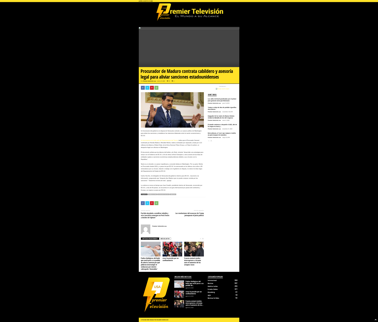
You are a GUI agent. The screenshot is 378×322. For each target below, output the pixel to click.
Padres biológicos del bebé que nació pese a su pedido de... (194, 283)
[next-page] (203, 239)
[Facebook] (143, 88)
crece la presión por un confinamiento (171, 259)
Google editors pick (163, 194)
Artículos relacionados (150, 239)
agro (209, 295)
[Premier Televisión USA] (189, 12)
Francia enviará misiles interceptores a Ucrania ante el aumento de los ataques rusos (192, 261)
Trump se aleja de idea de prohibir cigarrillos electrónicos (222, 108)
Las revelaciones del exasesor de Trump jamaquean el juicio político (189, 214)
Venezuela (173, 194)
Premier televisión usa (149, 81)
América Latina (152, 194)
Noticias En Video (213, 298)
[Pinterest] (152, 88)
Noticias (210, 283)
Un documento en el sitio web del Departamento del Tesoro (159, 140)
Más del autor (165, 239)
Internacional (212, 280)
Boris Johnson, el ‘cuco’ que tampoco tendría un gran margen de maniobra (222, 134)
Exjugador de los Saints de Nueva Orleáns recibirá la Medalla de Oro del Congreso (221, 117)
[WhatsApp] (156, 88)
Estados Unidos (213, 289)
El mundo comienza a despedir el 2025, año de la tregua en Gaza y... (222, 125)
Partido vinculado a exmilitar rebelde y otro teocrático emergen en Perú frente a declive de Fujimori (155, 215)
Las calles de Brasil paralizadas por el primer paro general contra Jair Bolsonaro (222, 100)
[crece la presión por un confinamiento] (172, 249)
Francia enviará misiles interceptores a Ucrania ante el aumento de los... (194, 303)
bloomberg (211, 292)
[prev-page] (201, 239)
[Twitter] (147, 88)
